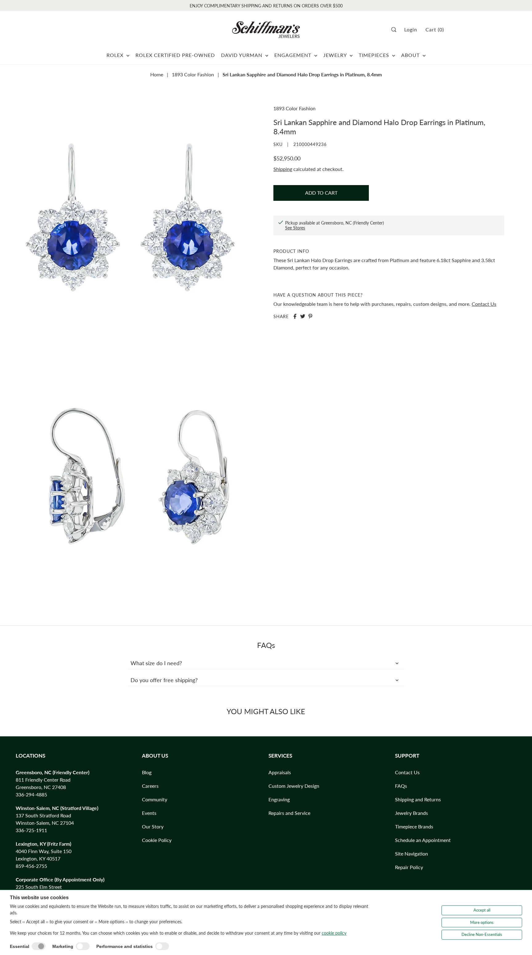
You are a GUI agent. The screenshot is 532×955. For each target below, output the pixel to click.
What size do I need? (156, 663)
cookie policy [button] (334, 933)
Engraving (279, 799)
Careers (150, 786)
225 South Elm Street (39, 887)
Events (149, 813)
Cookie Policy (156, 840)
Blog (146, 772)
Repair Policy (409, 867)
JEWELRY (335, 55)
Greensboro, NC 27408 (41, 787)
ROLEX (116, 55)
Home (156, 74)
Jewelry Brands (411, 813)
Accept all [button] (482, 910)
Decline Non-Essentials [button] (481, 934)
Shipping (282, 169)
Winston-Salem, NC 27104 (45, 823)
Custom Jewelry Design (293, 786)
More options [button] (482, 922)
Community (154, 799)
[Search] (395, 29)
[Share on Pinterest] (310, 316)
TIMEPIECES (375, 55)
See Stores (295, 227)
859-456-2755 (31, 866)
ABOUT (411, 55)
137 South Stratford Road (43, 815)
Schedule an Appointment (423, 840)
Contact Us (484, 304)
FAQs (401, 786)
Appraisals (279, 772)
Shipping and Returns (418, 799)
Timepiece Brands (414, 826)
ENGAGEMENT (293, 55)
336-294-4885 (31, 794)
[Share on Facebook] (294, 316)
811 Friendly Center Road (43, 780)
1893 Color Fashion (193, 74)
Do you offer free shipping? (164, 680)
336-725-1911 (31, 830)
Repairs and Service (289, 813)
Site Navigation (411, 853)
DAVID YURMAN (242, 55)
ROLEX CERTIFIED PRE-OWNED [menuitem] (175, 55)
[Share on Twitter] (302, 316)
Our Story (152, 826)
